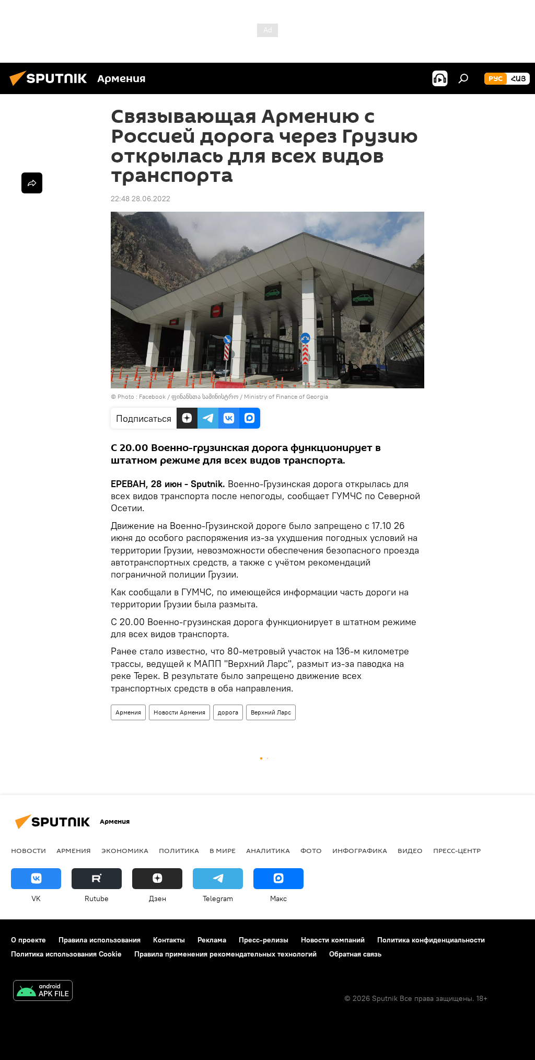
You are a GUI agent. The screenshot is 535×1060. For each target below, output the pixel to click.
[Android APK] (42, 992)
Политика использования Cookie (66, 954)
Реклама (211, 939)
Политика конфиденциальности (431, 939)
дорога (228, 712)
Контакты (169, 939)
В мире (223, 850)
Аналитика (268, 850)
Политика (179, 850)
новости (28, 850)
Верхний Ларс (271, 712)
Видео (410, 850)
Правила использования (100, 939)
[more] (31, 182)
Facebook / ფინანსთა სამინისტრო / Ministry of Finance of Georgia (233, 396)
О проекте (28, 939)
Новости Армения (179, 712)
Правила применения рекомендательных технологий (225, 954)
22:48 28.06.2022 (140, 198)
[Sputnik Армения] (51, 87)
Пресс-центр (457, 850)
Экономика (124, 850)
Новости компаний (333, 939)
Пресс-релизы (263, 939)
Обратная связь (355, 954)
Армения (128, 712)
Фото (311, 850)
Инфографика (359, 850)
